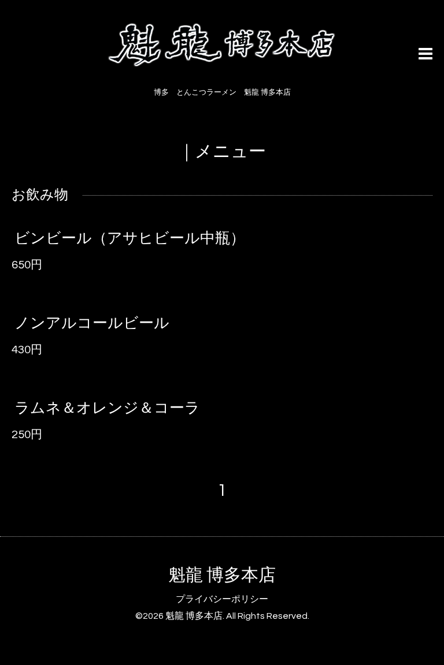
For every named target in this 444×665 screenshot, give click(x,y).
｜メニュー (222, 151)
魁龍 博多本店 (222, 575)
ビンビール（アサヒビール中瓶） (129, 238)
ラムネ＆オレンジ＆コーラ (107, 408)
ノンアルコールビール (91, 323)
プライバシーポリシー (222, 599)
